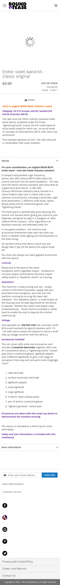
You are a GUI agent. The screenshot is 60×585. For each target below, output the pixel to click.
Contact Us (9, 575)
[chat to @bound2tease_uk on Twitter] (30, 553)
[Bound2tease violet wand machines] (22, 5)
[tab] (30, 160)
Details (5, 160)
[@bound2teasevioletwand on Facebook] (30, 505)
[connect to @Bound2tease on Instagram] (30, 529)
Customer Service (11, 491)
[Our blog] (30, 517)
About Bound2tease (13, 483)
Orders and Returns (14, 568)
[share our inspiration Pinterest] (30, 541)
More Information (11, 447)
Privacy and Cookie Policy (17, 561)
